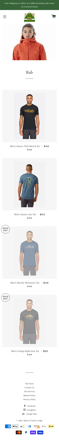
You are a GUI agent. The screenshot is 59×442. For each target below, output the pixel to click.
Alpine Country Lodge (32, 420)
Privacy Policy (29, 399)
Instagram (31, 410)
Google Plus (31, 414)
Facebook (31, 406)
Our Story (29, 383)
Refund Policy (29, 395)
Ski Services (29, 391)
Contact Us (29, 387)
